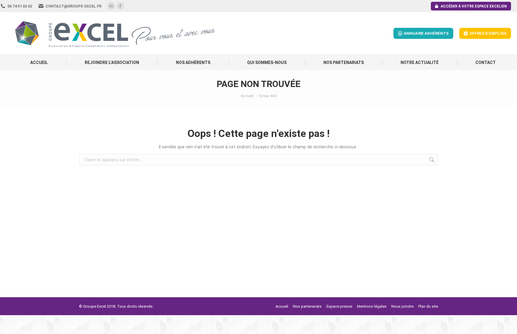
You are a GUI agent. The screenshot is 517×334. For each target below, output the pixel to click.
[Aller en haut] (508, 325)
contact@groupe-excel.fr (73, 6)
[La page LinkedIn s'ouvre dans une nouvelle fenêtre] (111, 6)
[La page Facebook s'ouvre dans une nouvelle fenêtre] (120, 6)
